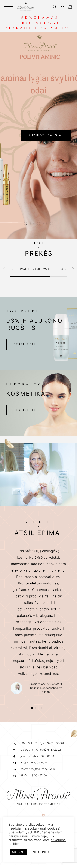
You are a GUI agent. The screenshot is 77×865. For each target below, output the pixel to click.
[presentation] (4, 269)
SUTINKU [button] (18, 852)
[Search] (54, 7)
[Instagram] (43, 815)
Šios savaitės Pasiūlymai (30, 269)
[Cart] (70, 7)
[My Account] (62, 7)
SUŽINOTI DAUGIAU (46, 135)
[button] (25, 223)
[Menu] (8, 6)
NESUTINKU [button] (41, 852)
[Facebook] (33, 815)
